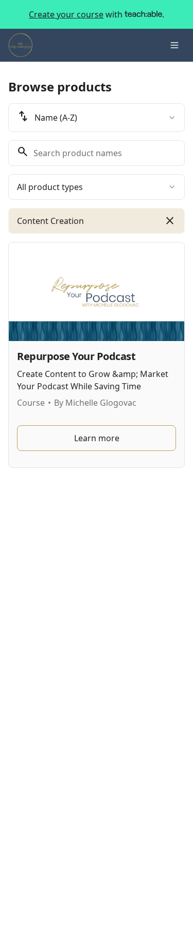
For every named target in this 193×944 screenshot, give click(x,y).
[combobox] (96, 117)
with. (96, 14)
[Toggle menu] (174, 45)
